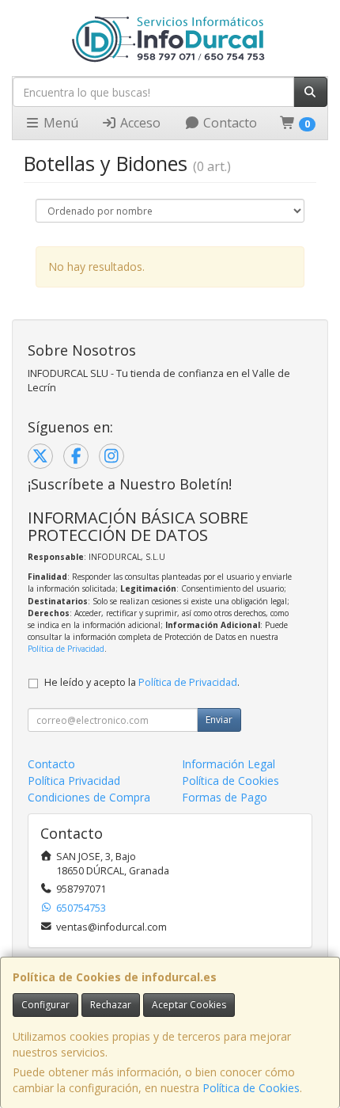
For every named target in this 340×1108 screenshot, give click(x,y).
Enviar (219, 719)
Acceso (139, 122)
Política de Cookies (251, 1087)
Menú (59, 122)
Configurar (45, 1004)
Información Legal (228, 763)
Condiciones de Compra (89, 797)
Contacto (228, 122)
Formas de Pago (224, 797)
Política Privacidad (74, 780)
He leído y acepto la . (142, 682)
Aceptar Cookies (189, 1004)
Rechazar (110, 1004)
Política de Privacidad (66, 648)
